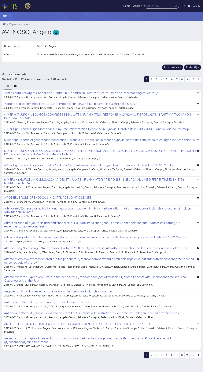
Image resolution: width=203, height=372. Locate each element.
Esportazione (172, 67)
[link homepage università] (27, 5)
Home (126, 5)
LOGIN (196, 5)
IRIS (4, 24)
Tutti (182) (192, 67)
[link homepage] (11, 5)
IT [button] (183, 5)
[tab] (8, 86)
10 (192, 79)
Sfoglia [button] (136, 5)
